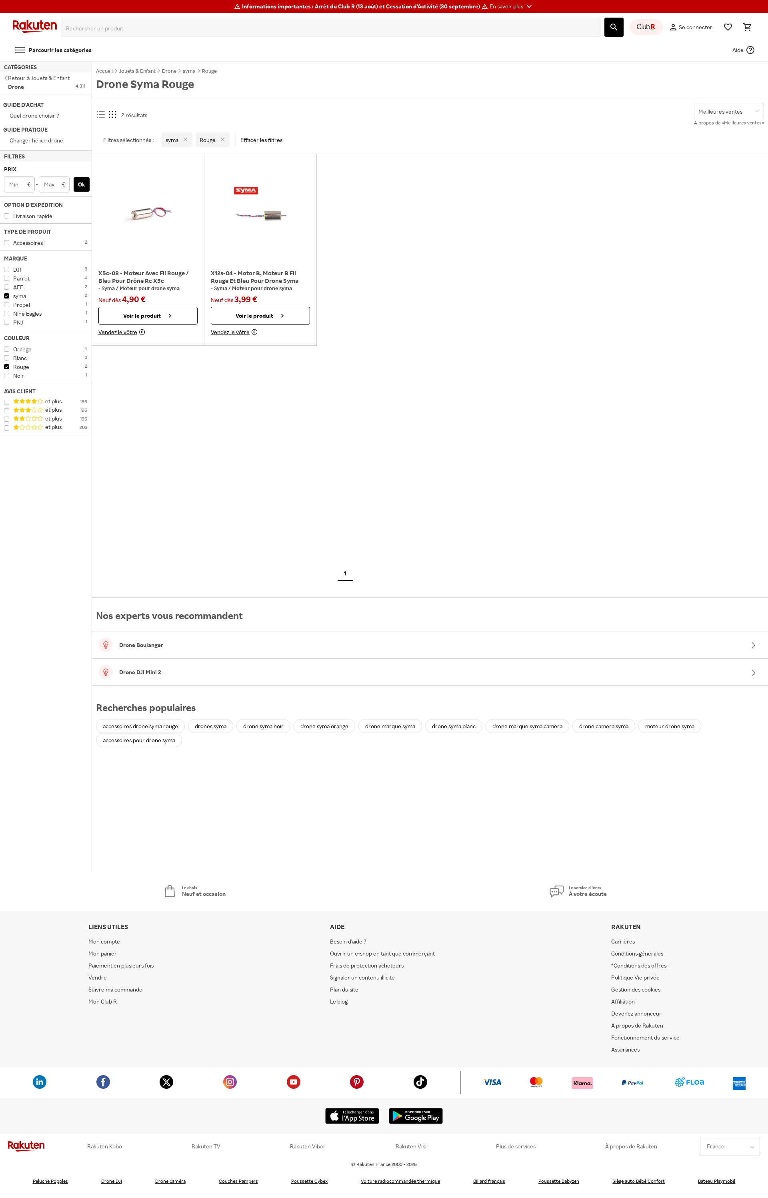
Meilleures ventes (743, 123)
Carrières (623, 941)
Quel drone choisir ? (34, 115)
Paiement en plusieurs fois (121, 965)
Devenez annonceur (636, 1013)
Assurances (625, 1049)
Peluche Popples (50, 1181)
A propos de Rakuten (637, 1025)
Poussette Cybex (309, 1181)
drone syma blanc (454, 726)
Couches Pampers (238, 1181)
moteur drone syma (669, 726)
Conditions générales (637, 953)
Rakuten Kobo (104, 1146)
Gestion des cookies (635, 989)
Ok (81, 184)
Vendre (97, 977)
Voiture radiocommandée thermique (400, 1181)
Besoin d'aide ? (348, 941)
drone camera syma (603, 726)
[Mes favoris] (728, 27)
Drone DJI (111, 1181)
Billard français (489, 1181)
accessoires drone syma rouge (140, 726)
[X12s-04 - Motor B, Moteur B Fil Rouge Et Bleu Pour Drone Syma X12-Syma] (260, 214)
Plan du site (344, 989)
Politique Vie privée (635, 977)
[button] (512, 6)
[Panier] (747, 27)
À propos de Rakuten (631, 1146)
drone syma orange (324, 726)
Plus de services (516, 1146)
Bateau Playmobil (716, 1181)
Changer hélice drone (36, 140)
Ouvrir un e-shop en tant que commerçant (382, 953)
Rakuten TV (206, 1146)
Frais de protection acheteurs (367, 965)
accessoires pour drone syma (139, 740)
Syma (109, 288)
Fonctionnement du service (645, 1037)
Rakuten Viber (308, 1146)
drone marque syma (390, 726)
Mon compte (104, 941)
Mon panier (102, 953)
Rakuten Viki (411, 1146)
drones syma (210, 726)
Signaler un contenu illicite (362, 977)
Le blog (339, 1001)
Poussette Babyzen (558, 1181)
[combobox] (332, 28)
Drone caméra (170, 1181)
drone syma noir (263, 726)
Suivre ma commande (115, 989)
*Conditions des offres (638, 965)
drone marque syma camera (527, 726)
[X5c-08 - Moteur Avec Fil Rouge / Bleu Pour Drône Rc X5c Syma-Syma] (148, 214)
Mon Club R (102, 1001)
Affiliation (623, 1001)
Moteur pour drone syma (150, 288)
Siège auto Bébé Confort (638, 1181)
